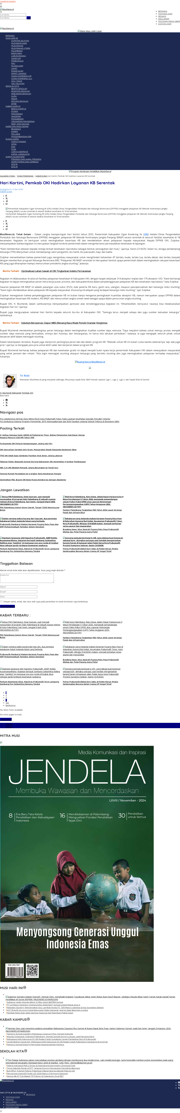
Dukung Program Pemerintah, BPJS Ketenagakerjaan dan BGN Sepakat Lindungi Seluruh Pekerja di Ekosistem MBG (59, 421)
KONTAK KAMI (12, 1107)
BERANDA (30, 1094)
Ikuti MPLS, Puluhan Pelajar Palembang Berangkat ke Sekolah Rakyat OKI (41, 1071)
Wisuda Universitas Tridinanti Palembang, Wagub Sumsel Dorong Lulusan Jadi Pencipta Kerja (50, 1036)
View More (6, 719)
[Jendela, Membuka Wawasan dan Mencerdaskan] (77, 981)
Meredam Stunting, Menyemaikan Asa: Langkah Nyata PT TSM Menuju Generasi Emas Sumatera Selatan (55, 1007)
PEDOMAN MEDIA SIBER (16, 1104)
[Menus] (1, 4)
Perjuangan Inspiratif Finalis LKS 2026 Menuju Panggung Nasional (37, 1073)
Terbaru (9, 727)
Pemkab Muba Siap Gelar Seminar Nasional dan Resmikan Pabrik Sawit (40, 1013)
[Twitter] (7, 403)
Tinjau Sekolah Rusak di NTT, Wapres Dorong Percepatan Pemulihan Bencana (43, 1068)
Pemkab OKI (27, 393)
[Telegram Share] (7, 201)
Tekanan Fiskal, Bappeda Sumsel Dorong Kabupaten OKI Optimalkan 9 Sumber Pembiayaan (43, 462)
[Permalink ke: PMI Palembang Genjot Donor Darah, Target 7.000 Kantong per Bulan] (30, 504)
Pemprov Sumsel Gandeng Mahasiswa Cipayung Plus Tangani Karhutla (40, 1034)
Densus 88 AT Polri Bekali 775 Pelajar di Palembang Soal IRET (35, 1076)
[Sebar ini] (6, 196)
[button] (29, 17)
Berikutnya (10, 705)
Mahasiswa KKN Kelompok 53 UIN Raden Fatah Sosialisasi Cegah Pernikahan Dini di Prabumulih (51, 1039)
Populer (9, 724)
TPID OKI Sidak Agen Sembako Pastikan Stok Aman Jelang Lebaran (31, 455)
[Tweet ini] (7, 198)
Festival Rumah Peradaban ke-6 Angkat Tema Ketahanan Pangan (30, 474)
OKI (146, 234)
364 (7, 703)
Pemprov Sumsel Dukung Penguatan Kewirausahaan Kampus (35, 1044)
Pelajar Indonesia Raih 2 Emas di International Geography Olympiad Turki (41, 1065)
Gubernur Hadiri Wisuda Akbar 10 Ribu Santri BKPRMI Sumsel (35, 1002)
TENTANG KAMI (13, 1097)
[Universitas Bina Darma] (1, 742)
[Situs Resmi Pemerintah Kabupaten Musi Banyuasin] (90, 31)
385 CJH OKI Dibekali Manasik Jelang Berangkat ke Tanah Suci (29, 468)
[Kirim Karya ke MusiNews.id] (90, 361)
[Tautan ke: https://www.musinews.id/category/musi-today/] (24, 988)
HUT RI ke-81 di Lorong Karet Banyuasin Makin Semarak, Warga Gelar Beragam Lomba (47, 1010)
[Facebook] (7, 400)
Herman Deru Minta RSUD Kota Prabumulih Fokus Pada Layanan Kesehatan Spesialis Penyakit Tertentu (55, 418)
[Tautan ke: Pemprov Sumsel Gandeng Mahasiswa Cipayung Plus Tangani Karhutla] (93, 1031)
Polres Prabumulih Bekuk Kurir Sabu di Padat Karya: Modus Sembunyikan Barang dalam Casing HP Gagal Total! (90, 683)
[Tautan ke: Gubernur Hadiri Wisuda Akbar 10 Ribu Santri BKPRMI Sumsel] (93, 999)
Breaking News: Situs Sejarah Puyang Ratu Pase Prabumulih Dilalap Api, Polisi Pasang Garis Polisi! (91, 661)
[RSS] (7, 405)
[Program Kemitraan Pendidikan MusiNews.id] (90, 171)
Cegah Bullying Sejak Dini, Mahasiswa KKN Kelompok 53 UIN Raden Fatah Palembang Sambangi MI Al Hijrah (57, 1042)
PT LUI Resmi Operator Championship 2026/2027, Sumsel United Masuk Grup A (43, 1005)
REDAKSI (10, 1099)
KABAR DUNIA (6, 191)
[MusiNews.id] (7, 9)
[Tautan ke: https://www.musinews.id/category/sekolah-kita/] (25, 1051)
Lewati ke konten (8, 1)
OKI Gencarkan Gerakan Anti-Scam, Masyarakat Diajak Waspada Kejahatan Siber (38, 449)
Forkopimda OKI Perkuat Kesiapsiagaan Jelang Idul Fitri (26, 443)
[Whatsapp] (7, 204)
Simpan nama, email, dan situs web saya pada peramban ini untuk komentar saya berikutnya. (45, 601)
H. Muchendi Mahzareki (10, 393)
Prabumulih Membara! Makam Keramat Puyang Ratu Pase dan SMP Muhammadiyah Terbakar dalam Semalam (29, 655)
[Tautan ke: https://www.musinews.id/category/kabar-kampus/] (28, 1019)
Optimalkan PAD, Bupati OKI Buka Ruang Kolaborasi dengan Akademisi (33, 480)
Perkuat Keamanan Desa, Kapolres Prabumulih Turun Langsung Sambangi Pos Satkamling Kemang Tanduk (29, 683)
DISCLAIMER (11, 1102)
